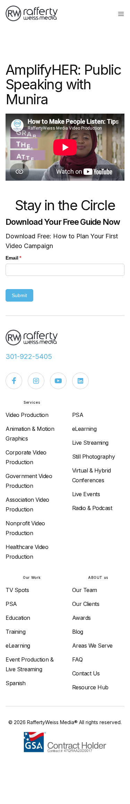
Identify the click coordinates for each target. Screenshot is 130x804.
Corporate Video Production (26, 457)
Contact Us (86, 673)
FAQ (77, 659)
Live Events (86, 494)
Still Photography (93, 456)
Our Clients (85, 603)
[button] (121, 13)
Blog (77, 631)
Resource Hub (90, 687)
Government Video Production (29, 481)
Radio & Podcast (92, 507)
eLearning (84, 428)
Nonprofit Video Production (25, 528)
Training (15, 631)
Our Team (84, 589)
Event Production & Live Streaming (29, 664)
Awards (81, 617)
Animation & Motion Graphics (30, 433)
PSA (78, 414)
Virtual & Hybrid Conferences (91, 475)
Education (18, 617)
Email (24, 258)
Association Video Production (27, 504)
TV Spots (17, 589)
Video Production (27, 414)
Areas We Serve (92, 645)
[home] (35, 13)
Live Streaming (90, 442)
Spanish (16, 683)
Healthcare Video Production (27, 551)
